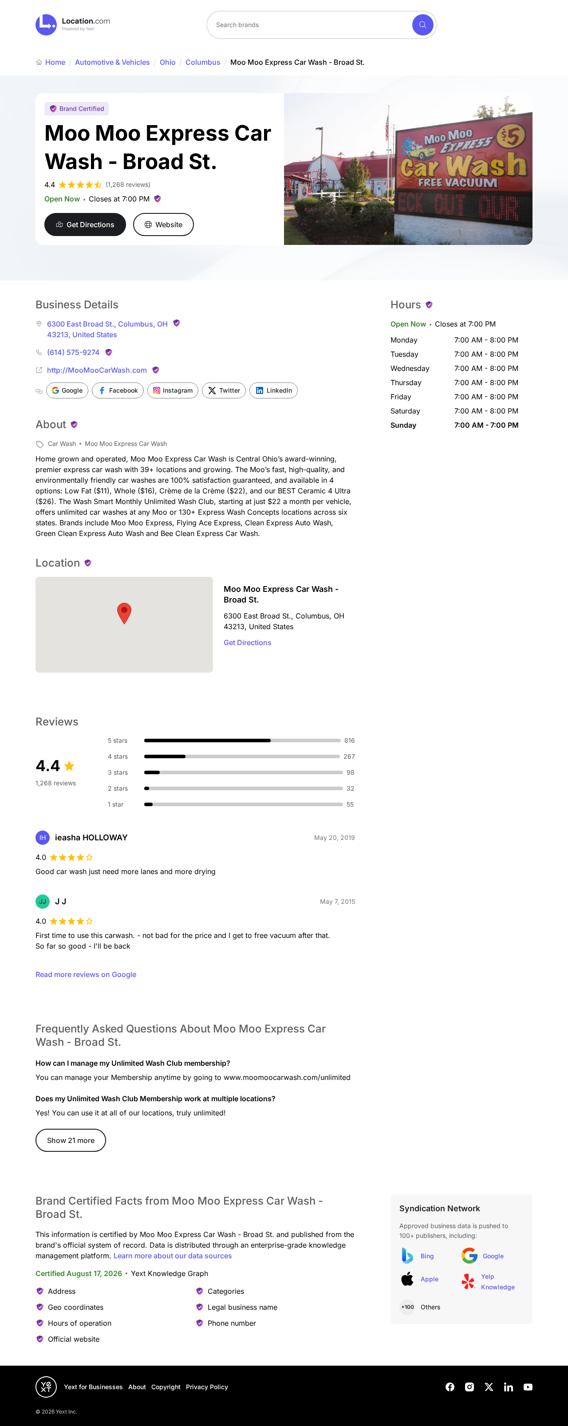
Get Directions (248, 642)
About (137, 1387)
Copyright (166, 1387)
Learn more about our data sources (173, 1255)
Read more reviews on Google (86, 974)
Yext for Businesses (93, 1387)
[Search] (423, 24)
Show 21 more (71, 1140)
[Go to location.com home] (73, 24)
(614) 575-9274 (73, 352)
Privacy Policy (207, 1387)
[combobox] (321, 25)
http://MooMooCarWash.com (97, 370)
